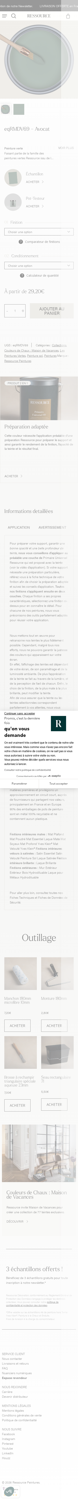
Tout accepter (58, 783)
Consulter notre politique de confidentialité (27, 769)
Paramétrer (19, 783)
